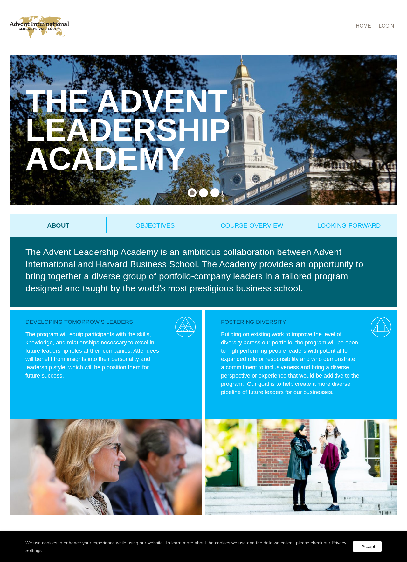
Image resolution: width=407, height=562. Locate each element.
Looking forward (349, 225)
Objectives (155, 225)
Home (363, 26)
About (58, 225)
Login (386, 26)
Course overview (252, 225)
